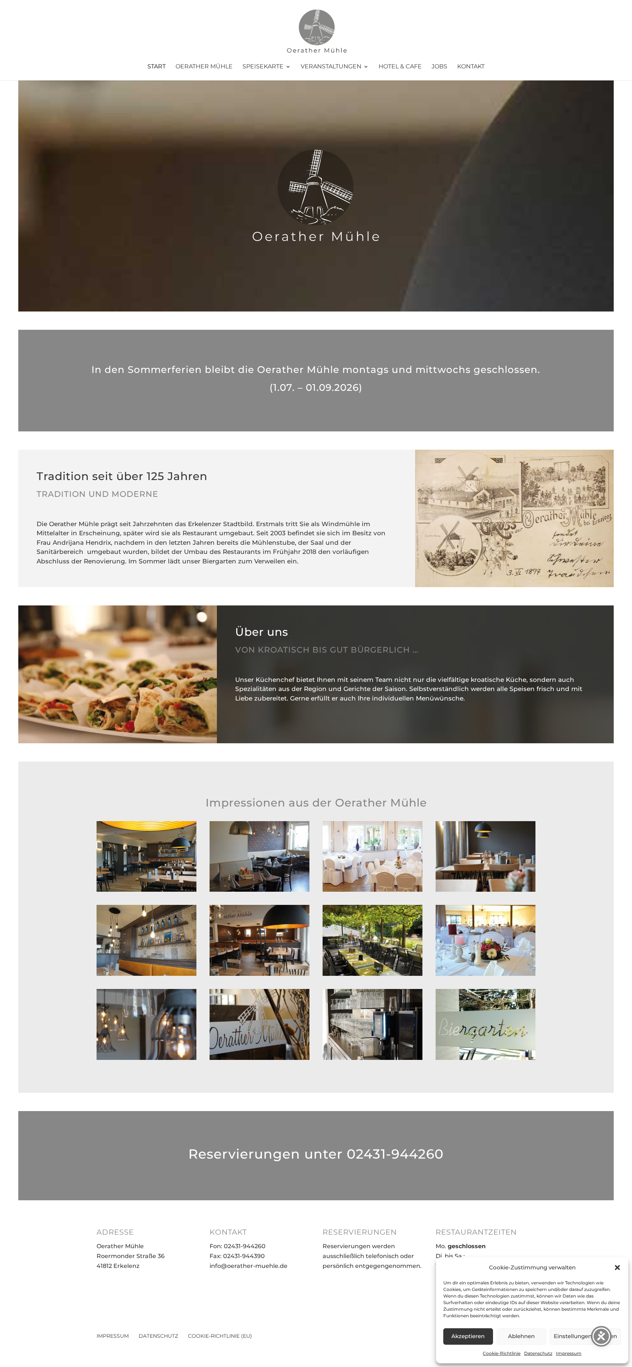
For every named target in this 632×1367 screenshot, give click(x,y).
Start (156, 67)
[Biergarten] (372, 973)
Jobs (439, 67)
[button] (617, 1267)
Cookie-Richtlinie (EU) (220, 1336)
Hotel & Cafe (400, 67)
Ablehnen (521, 1336)
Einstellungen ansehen (585, 1336)
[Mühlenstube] (259, 889)
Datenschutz (538, 1353)
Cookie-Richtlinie (501, 1353)
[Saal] (372, 889)
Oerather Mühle (204, 67)
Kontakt (471, 67)
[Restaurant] (146, 889)
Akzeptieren (468, 1336)
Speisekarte (262, 67)
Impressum (569, 1353)
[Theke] (372, 1057)
